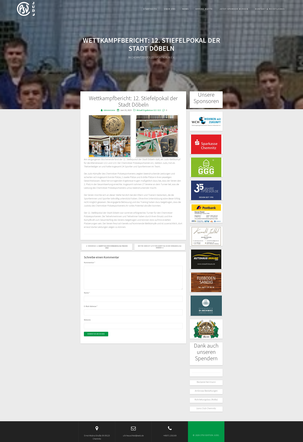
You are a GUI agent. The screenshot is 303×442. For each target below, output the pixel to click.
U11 (155, 110)
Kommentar (89, 262)
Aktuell (139, 110)
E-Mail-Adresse (91, 306)
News (185, 9)
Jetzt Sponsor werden (234, 9)
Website (87, 320)
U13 (159, 110)
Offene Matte (204, 9)
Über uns (170, 9)
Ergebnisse (148, 110)
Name (87, 293)
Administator (109, 110)
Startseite (150, 9)
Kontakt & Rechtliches (270, 9)
